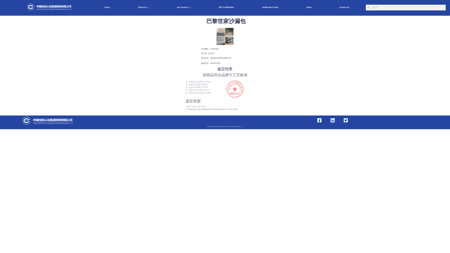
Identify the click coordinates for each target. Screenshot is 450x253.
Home (107, 7)
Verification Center (270, 7)
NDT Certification (226, 7)
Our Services (182, 7)
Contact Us (344, 7)
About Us (142, 7)
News (309, 7)
